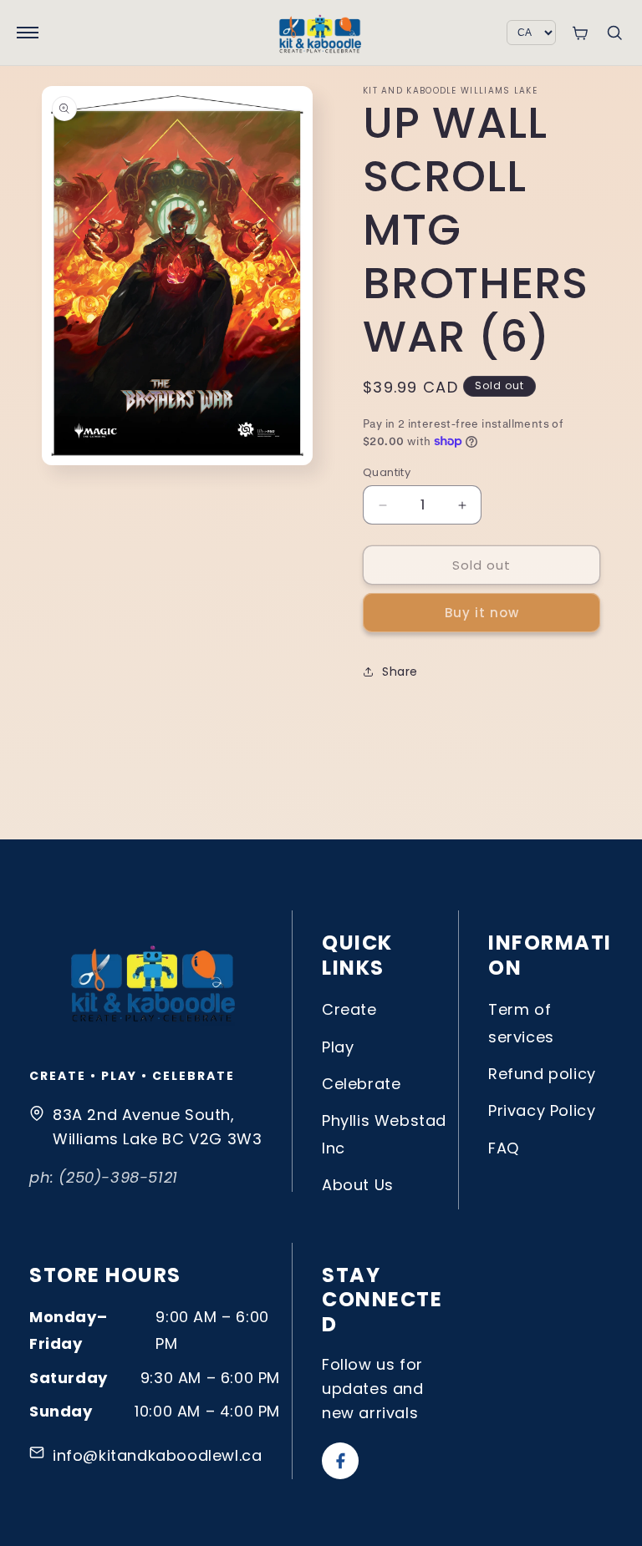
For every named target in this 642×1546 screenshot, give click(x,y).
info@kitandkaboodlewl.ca (157, 1455)
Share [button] (400, 671)
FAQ (503, 1148)
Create (349, 1009)
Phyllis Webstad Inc (384, 1134)
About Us (358, 1184)
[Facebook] (340, 1460)
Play (338, 1047)
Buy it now (482, 612)
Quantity (386, 472)
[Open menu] (27, 32)
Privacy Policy (541, 1110)
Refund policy (542, 1073)
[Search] (614, 32)
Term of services (521, 1023)
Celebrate (361, 1083)
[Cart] (580, 33)
